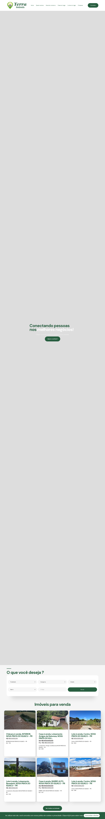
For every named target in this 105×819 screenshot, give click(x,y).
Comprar (80, 5)
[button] (22, 682)
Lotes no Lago (72, 5)
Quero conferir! (52, 339)
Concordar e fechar (92, 815)
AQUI (69, 815)
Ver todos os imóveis (52, 808)
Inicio (32, 5)
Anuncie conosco (51, 5)
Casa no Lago (61, 5)
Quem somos (40, 5)
